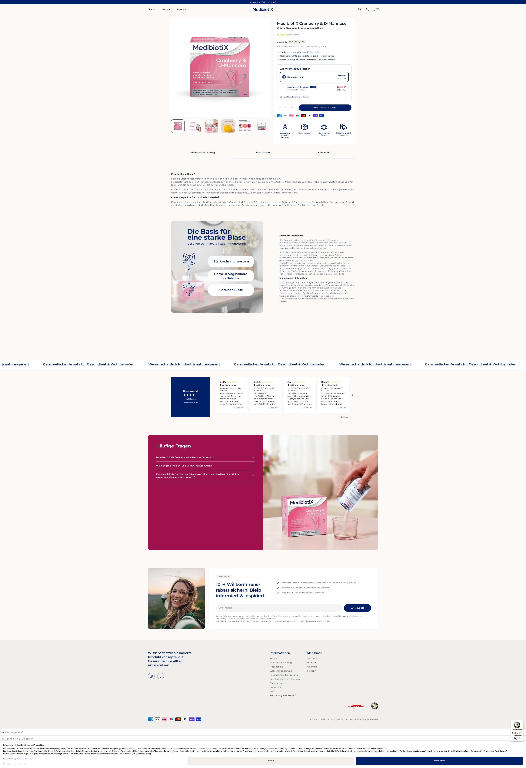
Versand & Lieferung (281, 662)
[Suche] (359, 9)
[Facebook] (160, 676)
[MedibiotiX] (263, 9)
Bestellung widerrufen (282, 695)
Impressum (276, 687)
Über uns (312, 666)
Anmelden (357, 608)
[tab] (201, 152)
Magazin (311, 671)
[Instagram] (151, 676)
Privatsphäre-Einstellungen (285, 679)
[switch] (517, 738)
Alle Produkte (314, 658)
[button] (375, 9)
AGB (272, 691)
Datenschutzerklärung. (320, 621)
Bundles (311, 662)
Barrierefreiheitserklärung (284, 675)
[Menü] (521, 721)
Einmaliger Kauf (14, 732)
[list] (220, 67)
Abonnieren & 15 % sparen (19, 738)
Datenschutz (277, 683)
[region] (283, 395)
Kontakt (274, 658)
